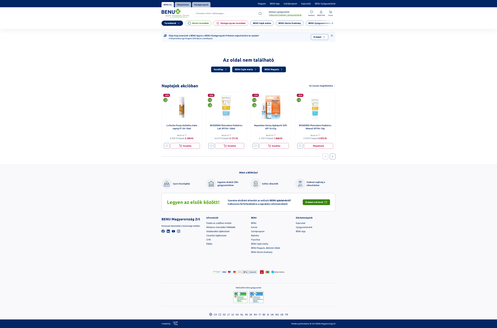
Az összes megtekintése (321, 86)
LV (232, 314)
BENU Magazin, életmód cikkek (265, 248)
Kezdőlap (218, 69)
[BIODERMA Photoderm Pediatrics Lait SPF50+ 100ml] (226, 107)
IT (260, 314)
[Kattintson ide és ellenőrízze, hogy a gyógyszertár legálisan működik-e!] (240, 297)
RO (255, 314)
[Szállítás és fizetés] (217, 272)
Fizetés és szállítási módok (218, 223)
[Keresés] (260, 13)
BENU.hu (168, 4)
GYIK (208, 239)
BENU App (275, 3)
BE (263, 314)
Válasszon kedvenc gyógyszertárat (285, 15)
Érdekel (317, 37)
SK (250, 314)
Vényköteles (183, 4)
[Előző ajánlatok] (325, 156)
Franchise (255, 239)
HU (237, 314)
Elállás (209, 244)
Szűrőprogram (290, 3)
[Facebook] (163, 232)
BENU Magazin (272, 69)
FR (286, 314)
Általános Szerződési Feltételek (220, 227)
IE (268, 314)
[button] (167, 146)
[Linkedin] (168, 232)
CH (215, 314)
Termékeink (170, 23)
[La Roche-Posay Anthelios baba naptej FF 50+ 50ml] (182, 107)
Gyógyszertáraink (304, 227)
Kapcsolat (306, 3)
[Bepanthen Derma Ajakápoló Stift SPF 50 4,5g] (271, 107)
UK (272, 314)
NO (277, 314)
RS (246, 314)
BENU (253, 223)
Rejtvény (255, 235)
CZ (219, 314)
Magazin (262, 3)
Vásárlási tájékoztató (216, 235)
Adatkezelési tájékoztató (218, 231)
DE (282, 314)
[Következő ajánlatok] (332, 156)
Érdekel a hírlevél (314, 202)
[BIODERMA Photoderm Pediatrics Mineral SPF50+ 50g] (315, 107)
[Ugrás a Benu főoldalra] (175, 13)
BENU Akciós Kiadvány (261, 252)
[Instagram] (178, 232)
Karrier (254, 227)
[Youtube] (173, 232)
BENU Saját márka (244, 69)
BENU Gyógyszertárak (325, 3)
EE (224, 314)
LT (228, 314)
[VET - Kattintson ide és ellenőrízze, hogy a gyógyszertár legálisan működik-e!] (256, 297)
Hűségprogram (201, 4)
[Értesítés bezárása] (331, 35)
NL (241, 314)
